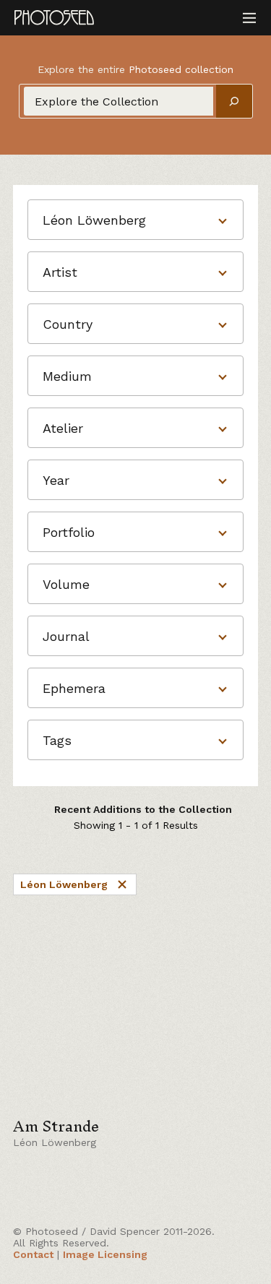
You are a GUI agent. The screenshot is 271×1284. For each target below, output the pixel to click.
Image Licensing (105, 1254)
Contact (33, 1254)
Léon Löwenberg (64, 884)
